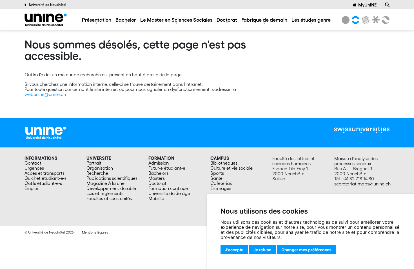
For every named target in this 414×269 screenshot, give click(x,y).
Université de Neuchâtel (47, 4)
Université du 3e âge (169, 193)
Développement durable (111, 188)
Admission (158, 162)
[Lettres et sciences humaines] (355, 20)
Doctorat (227, 20)
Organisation (99, 168)
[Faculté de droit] (375, 20)
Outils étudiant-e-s (43, 183)
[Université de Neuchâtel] (346, 20)
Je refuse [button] (262, 249)
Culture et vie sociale (231, 168)
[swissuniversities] (361, 130)
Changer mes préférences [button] (306, 249)
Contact (33, 162)
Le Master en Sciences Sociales (176, 20)
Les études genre (311, 20)
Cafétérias (221, 183)
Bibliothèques (223, 162)
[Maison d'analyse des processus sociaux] (46, 20)
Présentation (96, 20)
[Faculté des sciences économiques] (385, 20)
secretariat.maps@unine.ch (362, 183)
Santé (216, 178)
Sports (217, 173)
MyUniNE (367, 4)
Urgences (34, 168)
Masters (156, 178)
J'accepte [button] (234, 249)
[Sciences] (365, 20)
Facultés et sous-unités (109, 198)
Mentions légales (95, 232)
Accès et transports (44, 173)
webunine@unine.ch (45, 94)
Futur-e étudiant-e (166, 168)
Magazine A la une (105, 183)
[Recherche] (387, 4)
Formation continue (168, 188)
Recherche (97, 173)
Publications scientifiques (111, 178)
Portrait (93, 162)
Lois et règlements (104, 193)
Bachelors (158, 173)
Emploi (31, 188)
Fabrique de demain (264, 20)
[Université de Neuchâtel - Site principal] (46, 132)
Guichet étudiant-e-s (45, 178)
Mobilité (156, 198)
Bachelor (125, 20)
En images (220, 188)
